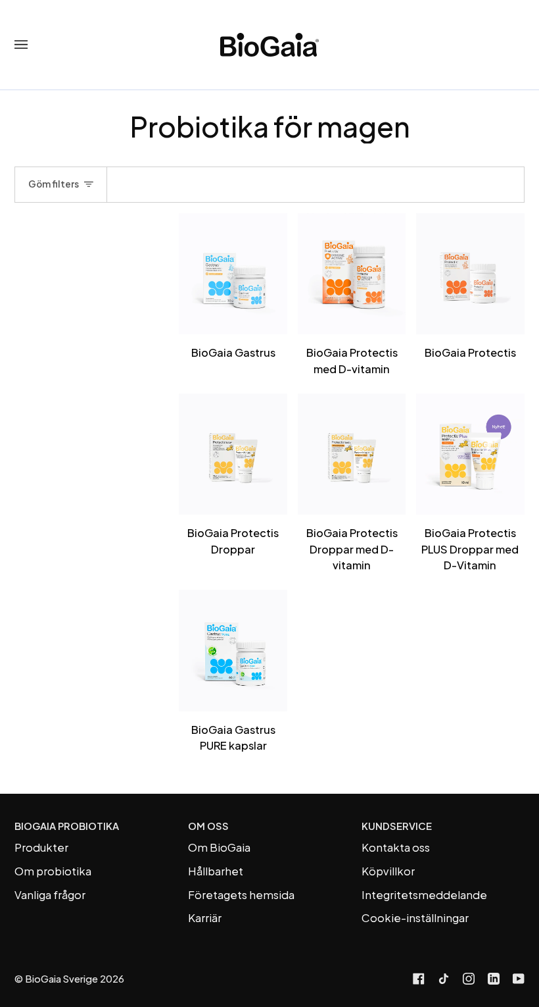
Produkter (41, 847)
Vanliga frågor (49, 895)
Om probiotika (52, 871)
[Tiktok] (444, 979)
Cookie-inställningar (415, 918)
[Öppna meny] (34, 45)
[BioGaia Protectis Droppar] (233, 454)
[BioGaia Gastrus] (233, 274)
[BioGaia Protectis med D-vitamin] (352, 274)
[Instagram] (469, 979)
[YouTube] (519, 979)
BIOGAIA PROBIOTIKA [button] (66, 826)
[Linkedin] (494, 979)
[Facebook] (419, 979)
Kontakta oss (396, 847)
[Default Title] (233, 274)
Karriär (205, 918)
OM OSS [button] (208, 826)
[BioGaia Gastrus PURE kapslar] (233, 650)
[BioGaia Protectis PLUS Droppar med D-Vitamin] (470, 454)
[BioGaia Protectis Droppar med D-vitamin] (352, 454)
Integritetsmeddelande (424, 895)
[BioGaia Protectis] (470, 274)
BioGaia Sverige (61, 979)
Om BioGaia (219, 847)
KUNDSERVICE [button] (397, 826)
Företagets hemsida (241, 895)
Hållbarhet (215, 871)
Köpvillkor (388, 871)
